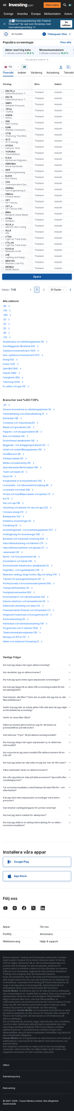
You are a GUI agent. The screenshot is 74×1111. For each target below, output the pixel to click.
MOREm (12, 268)
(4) (27, 409)
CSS (16, 183)
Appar (6, 926)
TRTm (9, 110)
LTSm (16, 237)
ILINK (16, 128)
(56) (27, 583)
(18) (10, 418)
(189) (9, 373)
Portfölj (7, 934)
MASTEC (14, 262)
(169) (10, 368)
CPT (11, 201)
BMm (16, 213)
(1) (23, 414)
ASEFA (8, 116)
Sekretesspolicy (11, 1076)
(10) (18, 440)
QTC (11, 140)
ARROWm (14, 165)
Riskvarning (9, 1088)
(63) (19, 346)
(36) (21, 534)
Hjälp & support (49, 941)
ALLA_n (15, 225)
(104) (19, 350)
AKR (15, 171)
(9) (13, 458)
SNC (11, 122)
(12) (5, 337)
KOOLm (13, 250)
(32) (17, 427)
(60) (23, 538)
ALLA (8, 231)
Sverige (8, 13)
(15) (22, 449)
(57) (21, 355)
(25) (17, 561)
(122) (9, 364)
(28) (5, 315)
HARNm (16, 189)
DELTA (16, 98)
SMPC (15, 104)
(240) (11, 382)
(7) (26, 494)
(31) (11, 552)
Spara (37, 276)
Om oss (44, 926)
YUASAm (12, 152)
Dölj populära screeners (35, 60)
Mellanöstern (52, 13)
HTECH (12, 146)
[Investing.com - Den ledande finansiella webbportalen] (21, 5)
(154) (20, 628)
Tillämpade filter (55, 34)
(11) (13, 512)
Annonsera (46, 934)
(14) (5, 310)
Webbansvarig (11, 941)
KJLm (16, 159)
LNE (16, 256)
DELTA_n (16, 92)
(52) (8, 359)
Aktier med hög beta (18, 49)
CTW (15, 134)
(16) (17, 463)
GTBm (10, 219)
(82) (11, 377)
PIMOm (12, 195)
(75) (30, 574)
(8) (4, 306)
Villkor (6, 1065)
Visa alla (65, 42)
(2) (4, 319)
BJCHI (11, 177)
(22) (25, 507)
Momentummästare (51, 49)
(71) (23, 543)
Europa (36, 13)
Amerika (22, 13)
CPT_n (14, 207)
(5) (4, 328)
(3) (4, 324)
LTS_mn (16, 244)
